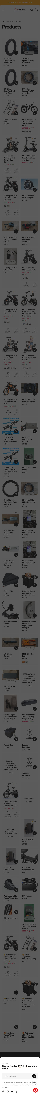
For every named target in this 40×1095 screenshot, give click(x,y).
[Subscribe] (34, 1076)
